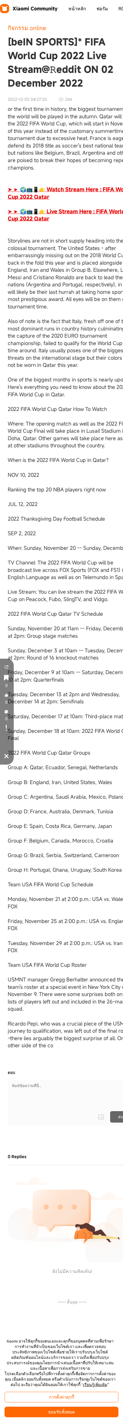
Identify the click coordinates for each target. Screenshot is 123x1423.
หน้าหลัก (77, 8)
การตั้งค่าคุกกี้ (61, 1397)
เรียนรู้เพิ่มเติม (95, 1384)
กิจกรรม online (27, 28)
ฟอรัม (102, 8)
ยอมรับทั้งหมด (61, 1412)
